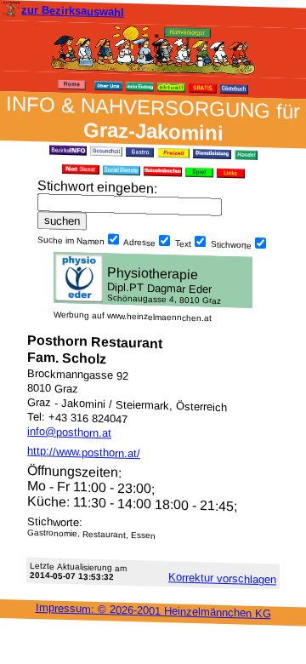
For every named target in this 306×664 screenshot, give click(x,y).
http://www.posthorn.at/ (83, 452)
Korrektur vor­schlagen (222, 578)
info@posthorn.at (69, 432)
